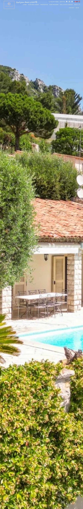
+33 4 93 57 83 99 (54, 1)
